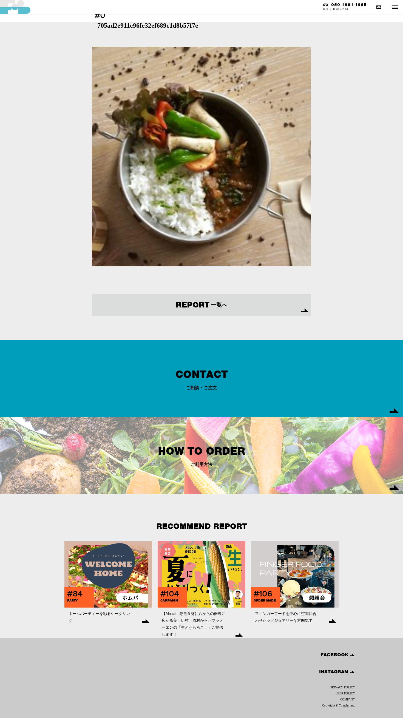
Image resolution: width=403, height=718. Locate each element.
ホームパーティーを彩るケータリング (99, 617)
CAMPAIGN (169, 600)
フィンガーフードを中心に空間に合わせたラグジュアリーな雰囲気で (285, 617)
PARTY (72, 600)
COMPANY (347, 699)
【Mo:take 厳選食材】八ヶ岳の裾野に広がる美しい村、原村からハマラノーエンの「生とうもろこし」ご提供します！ (193, 624)
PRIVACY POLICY (342, 687)
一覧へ (201, 305)
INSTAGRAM (334, 672)
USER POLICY (345, 693)
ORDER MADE (265, 600)
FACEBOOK (335, 655)
